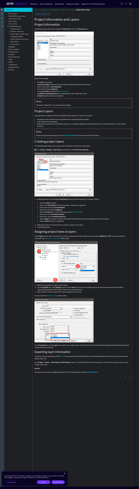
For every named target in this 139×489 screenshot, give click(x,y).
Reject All (43, 482)
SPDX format (64, 91)
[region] (35, 478)
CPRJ (62, 356)
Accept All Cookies (58, 482)
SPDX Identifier (77, 212)
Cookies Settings (11, 482)
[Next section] (130, 11)
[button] (2, 10)
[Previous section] (126, 11)
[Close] (65, 473)
